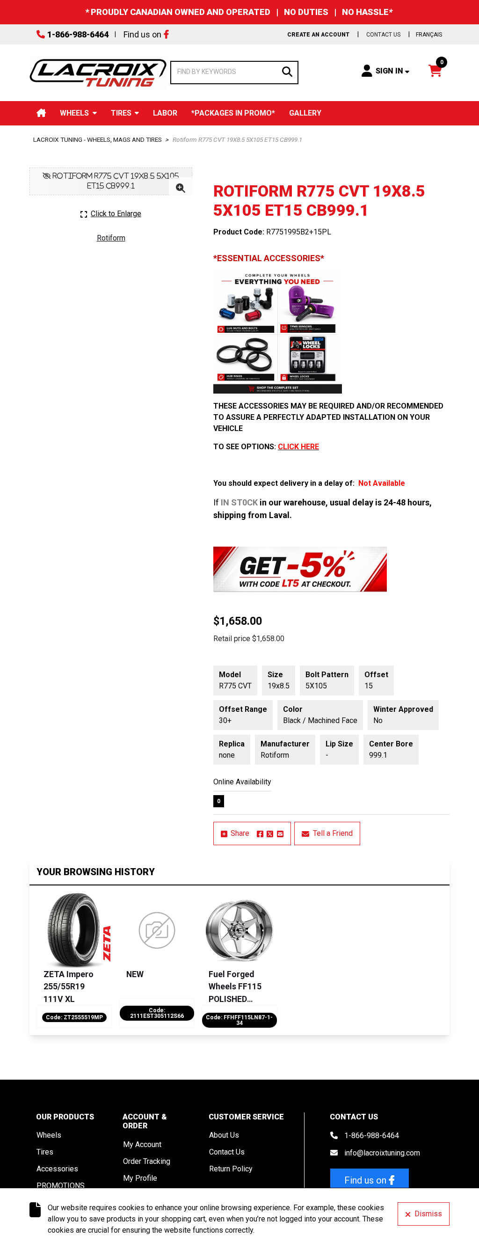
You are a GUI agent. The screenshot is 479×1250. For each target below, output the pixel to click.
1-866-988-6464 (78, 34)
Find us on (142, 34)
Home (41, 113)
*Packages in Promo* (233, 113)
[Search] (287, 71)
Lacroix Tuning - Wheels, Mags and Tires (97, 139)
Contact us (383, 34)
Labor (165, 113)
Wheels (74, 113)
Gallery (305, 113)
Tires (121, 113)
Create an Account (318, 34)
